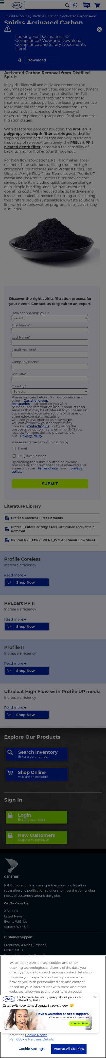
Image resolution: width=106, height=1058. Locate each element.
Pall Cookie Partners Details (31, 1039)
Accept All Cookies (69, 1049)
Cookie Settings (31, 1049)
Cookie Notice (36, 1035)
